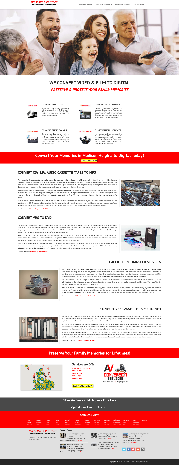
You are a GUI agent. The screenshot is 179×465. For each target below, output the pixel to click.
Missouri (87, 419)
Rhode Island (116, 422)
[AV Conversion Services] (44, 3)
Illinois (57, 419)
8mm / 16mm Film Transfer (81, 368)
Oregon (115, 419)
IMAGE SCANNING (122, 4)
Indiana (57, 420)
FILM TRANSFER (85, 4)
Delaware (38, 424)
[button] (48, 369)
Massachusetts (79, 419)
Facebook (129, 449)
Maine (66, 422)
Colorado (38, 420)
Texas (124, 422)
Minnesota (77, 422)
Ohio (105, 422)
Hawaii (47, 422)
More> (80, 440)
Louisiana (67, 420)
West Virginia (136, 424)
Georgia (48, 420)
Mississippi (77, 424)
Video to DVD (77, 371)
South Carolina (117, 424)
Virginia (134, 420)
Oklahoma (106, 424)
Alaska (28, 420)
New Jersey (97, 420)
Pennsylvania (116, 420)
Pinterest (133, 449)
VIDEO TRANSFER (103, 4)
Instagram (143, 449)
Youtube (138, 449)
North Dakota (107, 420)
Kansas (58, 424)
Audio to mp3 (77, 378)
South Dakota (126, 419)
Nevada (87, 424)
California (38, 419)
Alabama (29, 419)
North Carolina (107, 419)
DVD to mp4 (76, 376)
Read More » (134, 442)
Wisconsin (145, 419)
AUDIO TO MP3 (139, 4)
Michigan (77, 420)
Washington (136, 422)
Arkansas (29, 424)
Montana (87, 420)
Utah (124, 424)
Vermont (135, 419)
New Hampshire (98, 419)
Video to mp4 (77, 373)
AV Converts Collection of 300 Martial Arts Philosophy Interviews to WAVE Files (77, 435)
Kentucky (67, 419)
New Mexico (97, 422)
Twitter (124, 449)
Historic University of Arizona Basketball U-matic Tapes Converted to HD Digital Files (75, 446)
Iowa (57, 422)
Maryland (67, 424)
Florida (48, 419)
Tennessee (126, 420)
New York (96, 424)
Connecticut (39, 422)
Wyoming (144, 420)
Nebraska (87, 422)
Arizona (29, 422)
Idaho (47, 424)
